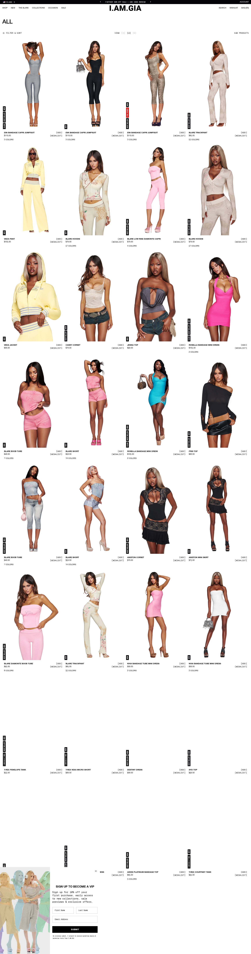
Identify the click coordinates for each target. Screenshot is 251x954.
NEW (13, 8)
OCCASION (53, 8)
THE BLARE (24, 8)
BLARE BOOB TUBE (13, 451)
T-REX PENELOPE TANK (15, 770)
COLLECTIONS (38, 8)
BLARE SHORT (72, 451)
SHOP (4, 8)
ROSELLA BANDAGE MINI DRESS (204, 345)
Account (244, 2)
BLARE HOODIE (73, 239)
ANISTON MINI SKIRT (198, 557)
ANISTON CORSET (135, 557)
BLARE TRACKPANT (198, 133)
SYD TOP (193, 770)
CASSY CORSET (73, 345)
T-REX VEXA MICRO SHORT (78, 770)
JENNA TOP (132, 345)
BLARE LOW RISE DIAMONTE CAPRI (144, 239)
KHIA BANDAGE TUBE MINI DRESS (143, 664)
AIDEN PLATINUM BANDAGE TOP (142, 872)
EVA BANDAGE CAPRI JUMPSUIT (19, 133)
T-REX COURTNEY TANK (200, 872)
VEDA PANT (9, 239)
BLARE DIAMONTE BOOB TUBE (18, 664)
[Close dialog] (96, 871)
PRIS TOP (193, 451)
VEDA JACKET (10, 345)
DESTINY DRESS (134, 770)
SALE (63, 8)
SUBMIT (75, 929)
